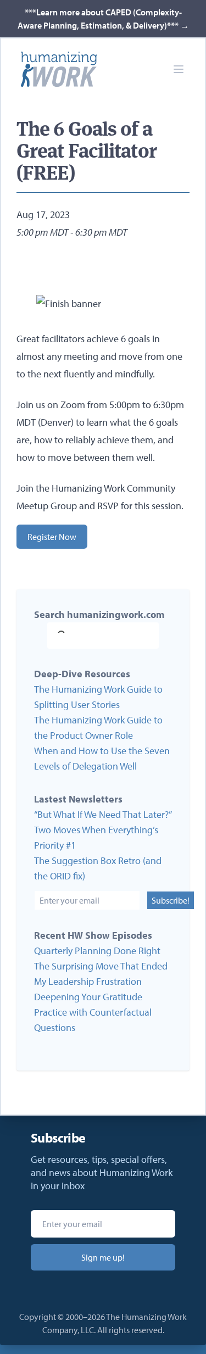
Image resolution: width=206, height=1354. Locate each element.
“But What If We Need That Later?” (103, 814)
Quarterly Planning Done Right (97, 950)
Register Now (51, 536)
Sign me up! (103, 1257)
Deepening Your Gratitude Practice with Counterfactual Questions (93, 1012)
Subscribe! (171, 900)
